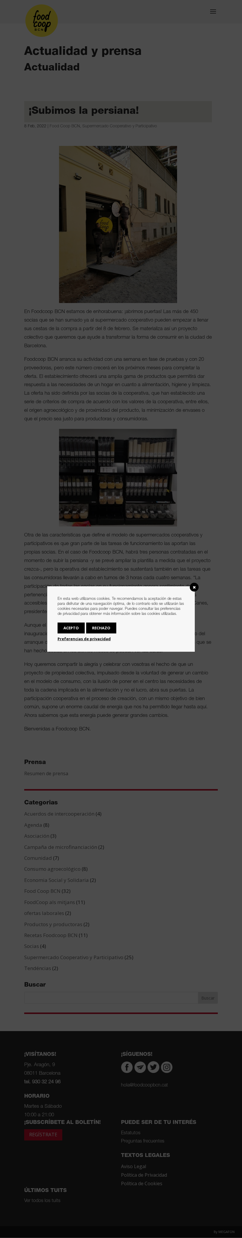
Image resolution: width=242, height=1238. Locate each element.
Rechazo (101, 627)
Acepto (71, 627)
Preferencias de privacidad (84, 638)
